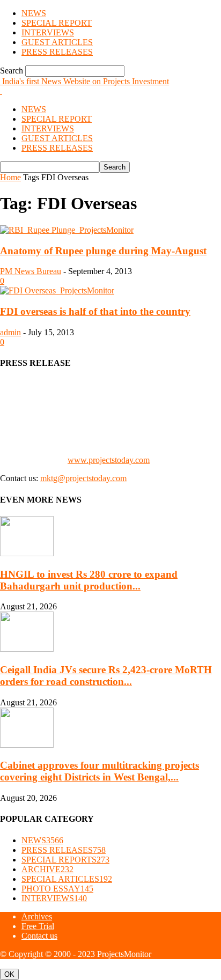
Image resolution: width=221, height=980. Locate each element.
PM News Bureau (30, 271)
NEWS (33, 13)
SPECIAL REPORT (56, 22)
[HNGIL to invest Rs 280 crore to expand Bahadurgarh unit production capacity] (27, 553)
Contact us (39, 935)
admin (10, 332)
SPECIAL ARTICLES (66, 878)
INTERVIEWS (47, 32)
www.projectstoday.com (109, 460)
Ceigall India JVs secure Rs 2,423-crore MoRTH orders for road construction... (106, 675)
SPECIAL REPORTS (65, 859)
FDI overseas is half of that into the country (95, 311)
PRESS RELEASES (57, 51)
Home (10, 177)
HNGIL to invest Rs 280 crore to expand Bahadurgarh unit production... (89, 580)
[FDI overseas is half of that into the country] (57, 290)
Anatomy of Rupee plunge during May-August (103, 250)
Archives (36, 916)
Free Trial (37, 926)
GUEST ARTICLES (57, 42)
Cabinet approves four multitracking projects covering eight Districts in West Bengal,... (99, 771)
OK (9, 974)
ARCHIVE (47, 869)
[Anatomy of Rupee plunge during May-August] (67, 229)
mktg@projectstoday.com (83, 478)
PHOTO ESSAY (57, 888)
